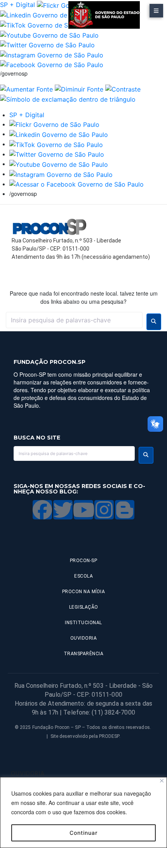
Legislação (83, 607)
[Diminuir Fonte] (79, 88)
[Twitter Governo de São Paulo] (56, 154)
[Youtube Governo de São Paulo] (58, 164)
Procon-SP (83, 560)
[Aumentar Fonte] (26, 88)
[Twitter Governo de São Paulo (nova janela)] (47, 44)
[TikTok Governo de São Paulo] (56, 144)
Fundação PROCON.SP (49, 361)
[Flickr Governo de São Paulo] (54, 124)
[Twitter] (63, 509)
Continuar (83, 832)
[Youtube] (83, 509)
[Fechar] (162, 780)
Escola (83, 576)
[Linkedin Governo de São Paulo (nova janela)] (49, 15)
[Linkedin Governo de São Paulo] (58, 134)
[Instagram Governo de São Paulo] (51, 54)
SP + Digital (17, 5)
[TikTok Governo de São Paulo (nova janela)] (47, 24)
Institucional (83, 622)
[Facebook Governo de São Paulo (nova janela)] (51, 64)
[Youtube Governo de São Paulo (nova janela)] (49, 34)
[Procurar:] (74, 320)
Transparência (84, 653)
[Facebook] (42, 509)
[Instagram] (104, 509)
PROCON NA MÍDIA (83, 591)
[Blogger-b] (124, 509)
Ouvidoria (83, 638)
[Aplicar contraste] (123, 88)
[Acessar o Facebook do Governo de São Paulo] (76, 184)
